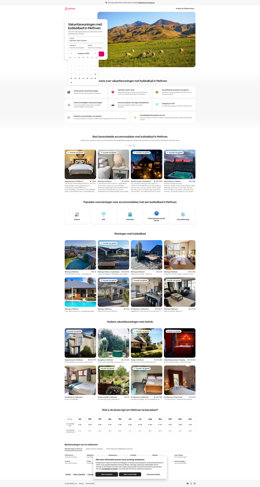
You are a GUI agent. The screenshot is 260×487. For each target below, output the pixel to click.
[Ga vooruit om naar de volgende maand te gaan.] (95, 53)
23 (95, 74)
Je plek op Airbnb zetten (185, 8)
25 (75, 78)
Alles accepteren (106, 474)
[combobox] (86, 40)
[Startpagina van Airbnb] (70, 8)
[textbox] (77, 47)
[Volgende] (133, 145)
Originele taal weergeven (146, 3)
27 (83, 78)
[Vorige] (126, 145)
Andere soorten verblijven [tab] (94, 449)
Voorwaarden (90, 483)
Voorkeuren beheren (153, 474)
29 (91, 78)
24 (71, 78)
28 (87, 78)
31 (71, 82)
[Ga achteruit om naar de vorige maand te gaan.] (71, 53)
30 (95, 78)
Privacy (81, 483)
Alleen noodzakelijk (130, 474)
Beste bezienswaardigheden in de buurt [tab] (119, 449)
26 (79, 78)
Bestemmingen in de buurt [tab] (73, 449)
